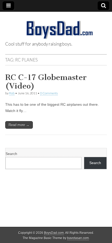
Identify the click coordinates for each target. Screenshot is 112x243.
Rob (12, 93)
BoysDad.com (54, 233)
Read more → (19, 125)
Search (11, 154)
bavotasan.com (78, 238)
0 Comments (49, 93)
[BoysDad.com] (56, 27)
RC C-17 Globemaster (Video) (45, 82)
